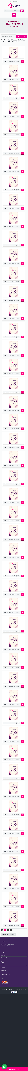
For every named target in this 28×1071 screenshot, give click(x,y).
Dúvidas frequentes (5, 965)
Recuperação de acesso (6, 957)
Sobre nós (3, 970)
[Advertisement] (14, 999)
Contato (3, 967)
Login (2, 952)
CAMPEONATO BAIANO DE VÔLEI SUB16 (14, 24)
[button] (8, 11)
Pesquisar (22, 36)
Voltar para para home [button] (9, 934)
